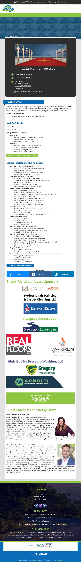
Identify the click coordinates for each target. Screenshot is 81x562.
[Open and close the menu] (46, 9)
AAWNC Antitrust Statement (40, 521)
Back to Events (12, 36)
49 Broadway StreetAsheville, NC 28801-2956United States (23, 86)
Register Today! (40, 401)
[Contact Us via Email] (45, 505)
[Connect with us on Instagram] (40, 505)
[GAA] (48, 546)
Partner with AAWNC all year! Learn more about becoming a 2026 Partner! (41, 2)
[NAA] (40, 546)
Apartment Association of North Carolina (40, 514)
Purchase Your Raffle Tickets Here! (22, 155)
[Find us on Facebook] (36, 505)
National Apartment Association (40, 518)
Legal (61, 560)
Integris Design (61, 524)
